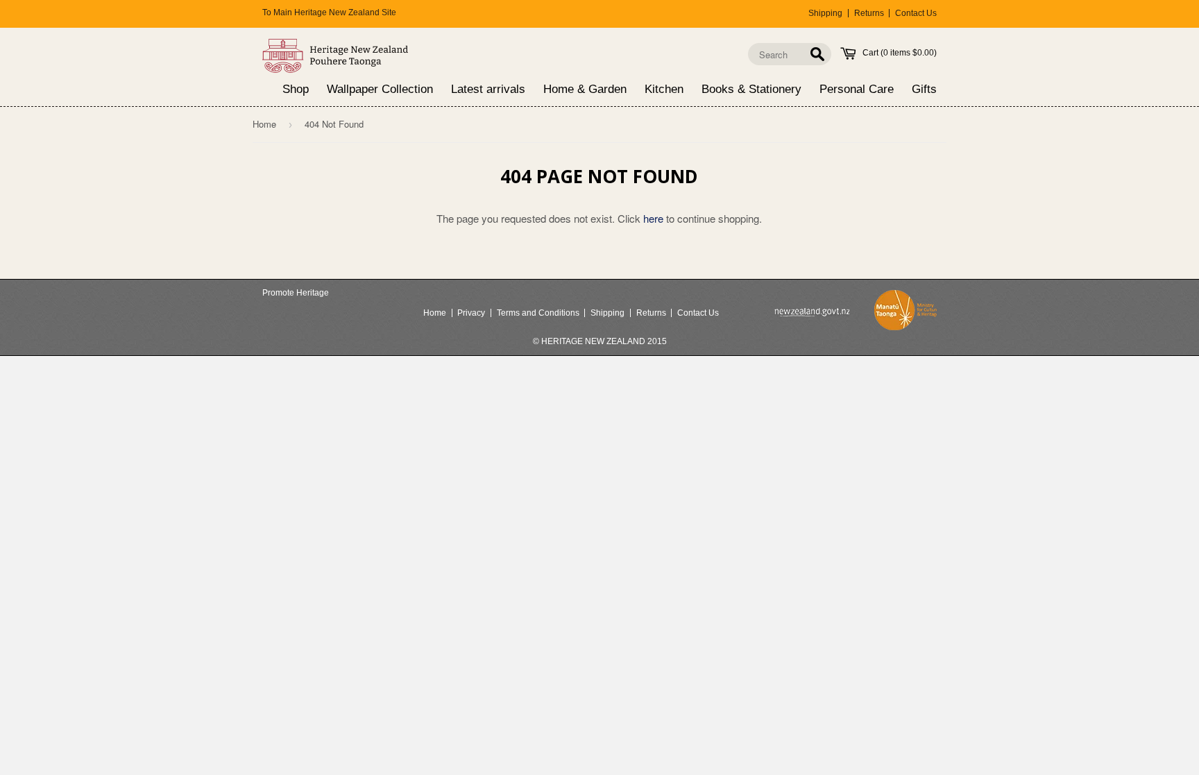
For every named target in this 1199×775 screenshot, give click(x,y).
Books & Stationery (751, 90)
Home (264, 123)
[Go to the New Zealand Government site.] (811, 312)
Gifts (924, 90)
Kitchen (664, 90)
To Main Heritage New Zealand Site (329, 12)
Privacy (471, 313)
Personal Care (856, 90)
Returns (869, 13)
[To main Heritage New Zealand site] (335, 56)
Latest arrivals (488, 90)
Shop (295, 90)
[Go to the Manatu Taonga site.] (905, 313)
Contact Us (916, 13)
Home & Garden (585, 90)
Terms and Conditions (538, 313)
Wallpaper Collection (380, 90)
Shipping (825, 13)
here (653, 218)
